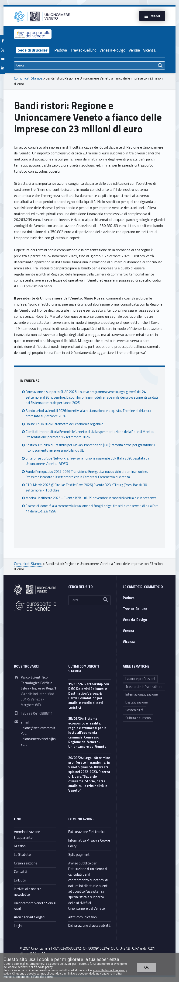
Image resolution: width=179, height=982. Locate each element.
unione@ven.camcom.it (38, 728)
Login (18, 925)
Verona (134, 50)
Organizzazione (25, 863)
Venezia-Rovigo (112, 50)
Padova (60, 50)
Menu (155, 16)
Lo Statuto (22, 854)
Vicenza (149, 50)
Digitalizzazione (136, 702)
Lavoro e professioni (140, 678)
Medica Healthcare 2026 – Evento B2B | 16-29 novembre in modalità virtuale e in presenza (91, 498)
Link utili (20, 880)
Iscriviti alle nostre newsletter (27, 891)
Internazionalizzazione (141, 694)
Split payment (79, 854)
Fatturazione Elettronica (86, 831)
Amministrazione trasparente (27, 834)
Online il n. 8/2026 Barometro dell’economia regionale (64, 424)
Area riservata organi (29, 917)
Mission (20, 846)
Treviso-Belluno (83, 50)
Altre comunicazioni (82, 917)
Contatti (20, 871)
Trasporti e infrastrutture (143, 686)
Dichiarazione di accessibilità (89, 925)
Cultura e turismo (138, 718)
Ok (146, 967)
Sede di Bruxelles (33, 50)
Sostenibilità (134, 710)
